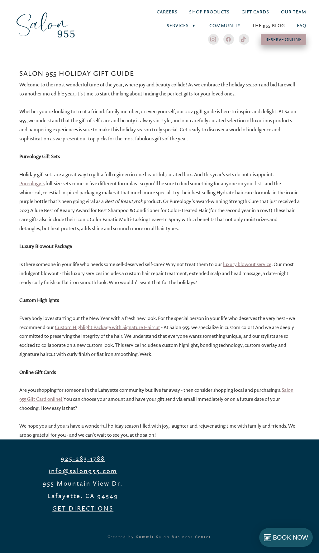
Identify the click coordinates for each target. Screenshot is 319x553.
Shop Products (209, 11)
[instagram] (213, 39)
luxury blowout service (247, 264)
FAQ (301, 25)
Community (224, 25)
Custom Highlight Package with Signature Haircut (107, 327)
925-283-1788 (83, 458)
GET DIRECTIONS (82, 508)
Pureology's (32, 183)
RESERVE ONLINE (283, 39)
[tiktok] (244, 39)
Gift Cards (255, 11)
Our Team (293, 11)
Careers (167, 11)
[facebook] (228, 39)
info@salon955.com (83, 470)
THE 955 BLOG (268, 25)
